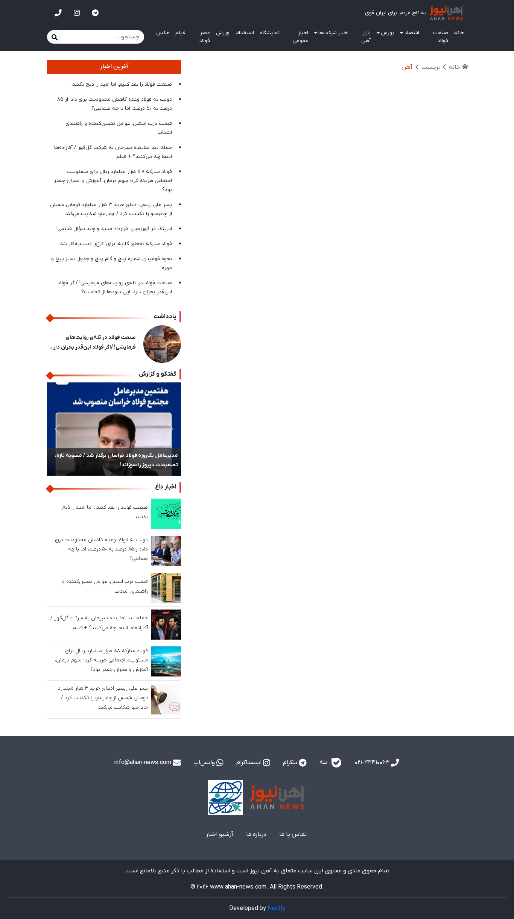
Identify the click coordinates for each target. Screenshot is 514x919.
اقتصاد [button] (412, 32)
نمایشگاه (270, 32)
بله (324, 762)
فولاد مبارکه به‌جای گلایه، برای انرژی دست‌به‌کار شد (116, 243)
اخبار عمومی (300, 36)
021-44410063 (373, 762)
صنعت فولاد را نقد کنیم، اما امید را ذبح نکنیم (121, 84)
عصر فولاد (204, 36)
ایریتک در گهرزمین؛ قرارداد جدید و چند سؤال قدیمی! (114, 228)
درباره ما (256, 834)
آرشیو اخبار (219, 834)
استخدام (245, 32)
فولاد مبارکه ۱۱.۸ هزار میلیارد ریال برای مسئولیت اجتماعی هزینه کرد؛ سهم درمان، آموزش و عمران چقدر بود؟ (113, 180)
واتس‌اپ (204, 762)
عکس (162, 32)
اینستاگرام (249, 762)
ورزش (223, 32)
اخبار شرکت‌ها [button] (333, 32)
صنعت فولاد (440, 36)
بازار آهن (366, 36)
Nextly (276, 908)
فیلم (180, 32)
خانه (459, 32)
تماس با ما (293, 834)
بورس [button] (387, 32)
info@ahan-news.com (143, 762)
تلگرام (291, 762)
